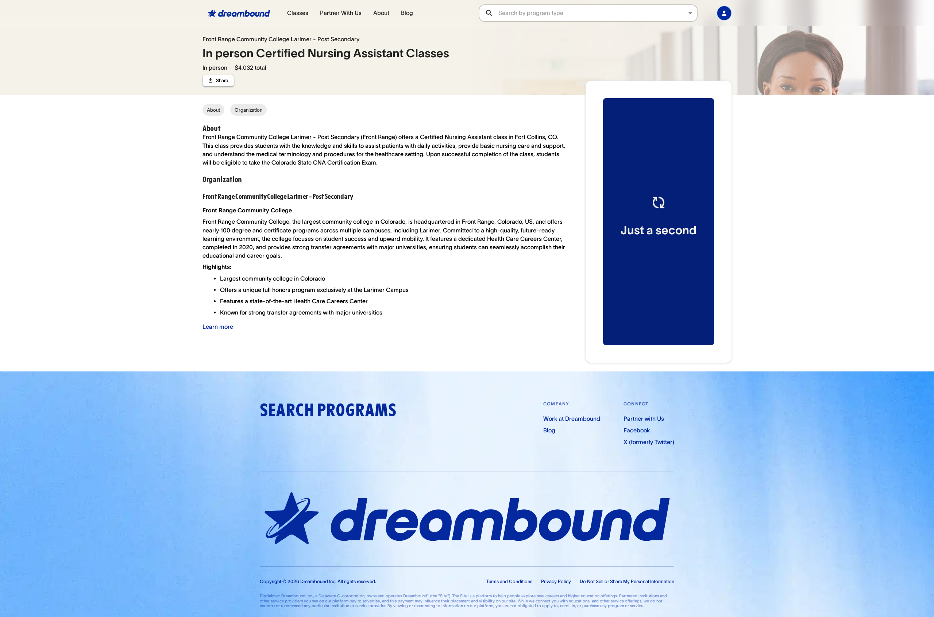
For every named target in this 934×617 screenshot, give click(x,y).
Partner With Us (341, 12)
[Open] (690, 13)
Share (222, 80)
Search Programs (328, 410)
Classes (297, 12)
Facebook (637, 430)
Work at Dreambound (571, 418)
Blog (407, 12)
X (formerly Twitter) (649, 442)
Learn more (217, 326)
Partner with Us (644, 418)
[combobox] (597, 13)
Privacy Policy (556, 581)
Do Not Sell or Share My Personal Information (627, 581)
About (381, 12)
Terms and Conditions (509, 581)
